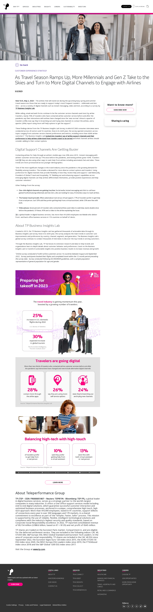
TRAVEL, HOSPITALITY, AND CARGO (106, 585)
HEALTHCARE (102, 574)
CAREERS (57, 7)
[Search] (147, 6)
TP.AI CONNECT (78, 574)
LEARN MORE (58, 482)
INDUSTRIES (36, 7)
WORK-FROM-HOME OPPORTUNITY (129, 583)
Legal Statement (45, 605)
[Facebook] (132, 606)
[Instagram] (136, 606)
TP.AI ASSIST (77, 578)
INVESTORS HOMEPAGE (56, 578)
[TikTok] (140, 606)
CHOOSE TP (126, 574)
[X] (128, 606)
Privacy (21, 605)
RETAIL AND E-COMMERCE (106, 590)
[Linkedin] (124, 606)
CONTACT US (126, 6)
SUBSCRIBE (15, 584)
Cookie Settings (11, 605)
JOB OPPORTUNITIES (129, 578)
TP (20, 160)
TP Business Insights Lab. (25, 108)
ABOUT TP (51, 574)
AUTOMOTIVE (102, 594)
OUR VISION (52, 582)
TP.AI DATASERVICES (79, 590)
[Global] (6, 6)
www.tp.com (39, 549)
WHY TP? (16, 7)
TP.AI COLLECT (78, 586)
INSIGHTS (47, 7)
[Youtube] (145, 606)
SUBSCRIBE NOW (120, 110)
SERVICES (26, 7)
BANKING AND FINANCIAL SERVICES (106, 579)
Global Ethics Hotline (59, 605)
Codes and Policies (31, 605)
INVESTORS (82, 7)
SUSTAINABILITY (69, 7)
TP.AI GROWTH (78, 582)
